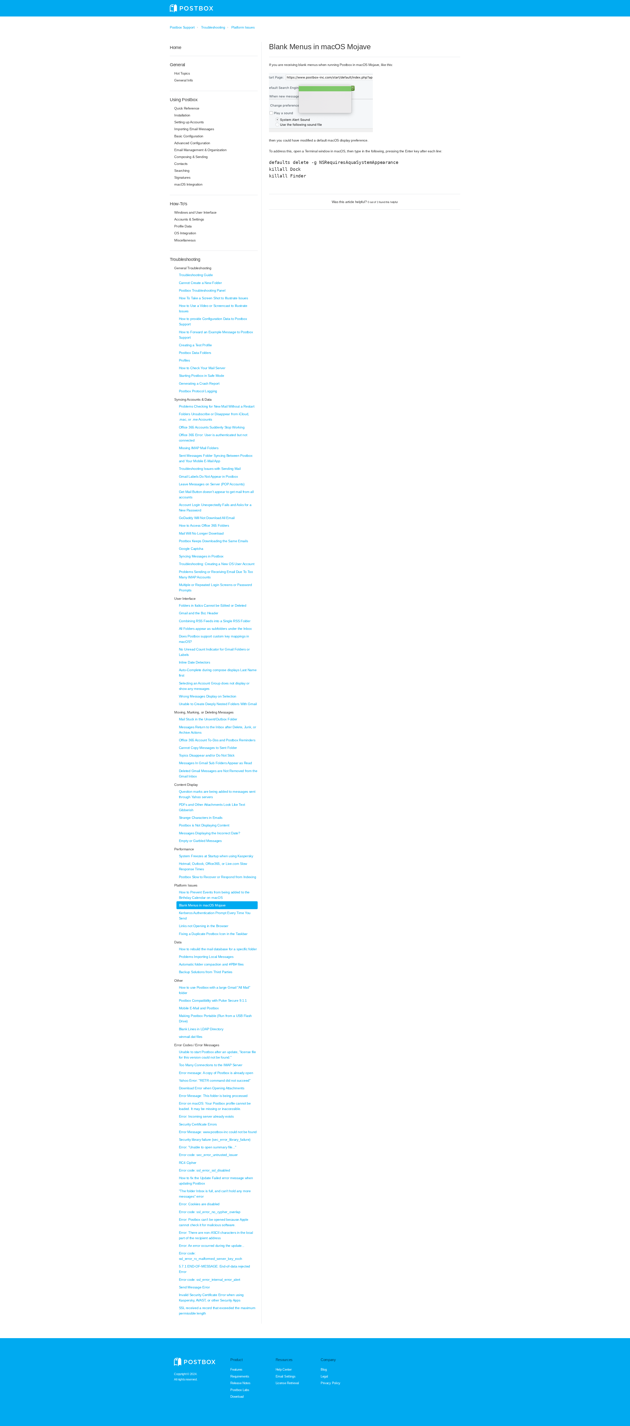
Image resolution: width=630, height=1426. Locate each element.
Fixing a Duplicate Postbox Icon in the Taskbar (213, 934)
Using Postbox (183, 99)
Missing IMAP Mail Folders (199, 448)
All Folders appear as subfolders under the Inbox (215, 629)
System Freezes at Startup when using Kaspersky (216, 856)
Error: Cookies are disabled (199, 1204)
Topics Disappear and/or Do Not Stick (207, 755)
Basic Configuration (188, 136)
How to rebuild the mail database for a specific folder (218, 949)
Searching (181, 171)
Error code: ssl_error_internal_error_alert (209, 1280)
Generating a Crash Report (199, 383)
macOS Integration (188, 184)
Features (236, 1369)
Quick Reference (186, 108)
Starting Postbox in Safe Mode (201, 376)
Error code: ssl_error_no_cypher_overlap (209, 1212)
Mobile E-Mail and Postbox (199, 1008)
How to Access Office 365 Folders (204, 525)
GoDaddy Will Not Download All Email (207, 518)
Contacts (181, 164)
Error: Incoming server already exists (206, 1116)
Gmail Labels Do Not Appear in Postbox (208, 476)
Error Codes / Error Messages (196, 1045)
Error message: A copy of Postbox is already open (216, 1073)
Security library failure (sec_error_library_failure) (215, 1139)
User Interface (184, 599)
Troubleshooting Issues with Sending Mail (210, 469)
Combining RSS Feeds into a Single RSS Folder (215, 621)
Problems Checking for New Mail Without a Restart (216, 406)
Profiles (184, 360)
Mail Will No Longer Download (201, 533)
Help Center (284, 1369)
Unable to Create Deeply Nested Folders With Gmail (218, 704)
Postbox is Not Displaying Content (204, 825)
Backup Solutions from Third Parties (205, 972)
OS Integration (185, 233)
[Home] (191, 8)
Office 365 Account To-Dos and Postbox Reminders (217, 740)
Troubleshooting (213, 27)
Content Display (186, 785)
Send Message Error (194, 1287)
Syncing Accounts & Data (193, 399)
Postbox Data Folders (195, 353)
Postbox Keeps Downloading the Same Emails (213, 541)
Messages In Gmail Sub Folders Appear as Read (215, 763)
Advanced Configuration (192, 143)
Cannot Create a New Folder (200, 283)
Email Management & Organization (200, 150)
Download (237, 1396)
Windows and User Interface (195, 212)
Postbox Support (182, 27)
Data (177, 942)
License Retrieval (287, 1383)
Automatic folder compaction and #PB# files (211, 964)
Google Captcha (191, 549)
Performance (184, 849)
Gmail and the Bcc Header (198, 613)
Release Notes (240, 1383)
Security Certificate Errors (198, 1124)
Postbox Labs (239, 1390)
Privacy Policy (330, 1383)
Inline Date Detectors (194, 662)
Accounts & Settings (189, 219)
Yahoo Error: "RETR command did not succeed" (215, 1080)
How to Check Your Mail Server (202, 368)
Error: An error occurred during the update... (211, 1246)
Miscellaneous (184, 240)
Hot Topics (182, 73)
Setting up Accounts (189, 122)
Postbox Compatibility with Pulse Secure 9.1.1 (213, 1000)
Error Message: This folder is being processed (213, 1096)
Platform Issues (242, 27)
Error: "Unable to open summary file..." (207, 1147)
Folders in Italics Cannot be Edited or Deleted (212, 605)
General (177, 64)
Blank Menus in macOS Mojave (202, 905)
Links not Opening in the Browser (203, 926)
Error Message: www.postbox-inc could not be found (218, 1132)
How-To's (178, 203)
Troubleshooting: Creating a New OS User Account (216, 564)
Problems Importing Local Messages (206, 957)
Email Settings (286, 1376)
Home (175, 47)
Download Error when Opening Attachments (211, 1088)
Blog (324, 1369)
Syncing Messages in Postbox (201, 556)
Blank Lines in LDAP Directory (201, 1029)
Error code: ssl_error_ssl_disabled (204, 1170)
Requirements (239, 1376)
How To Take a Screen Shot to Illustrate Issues (213, 298)
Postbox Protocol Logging (198, 391)
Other (178, 980)
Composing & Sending (191, 157)
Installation (182, 115)
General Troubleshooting (192, 268)
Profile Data (183, 226)
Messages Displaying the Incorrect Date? (209, 833)
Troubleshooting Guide (196, 275)
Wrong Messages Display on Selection (207, 696)
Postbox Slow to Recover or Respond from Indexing (217, 877)
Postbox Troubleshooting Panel (202, 290)
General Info (183, 80)
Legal (324, 1376)
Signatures (182, 177)
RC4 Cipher (187, 1163)
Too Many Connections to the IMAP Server (210, 1065)
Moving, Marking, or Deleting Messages (204, 712)
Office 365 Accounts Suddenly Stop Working (212, 427)
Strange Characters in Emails (200, 818)
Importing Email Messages (194, 129)
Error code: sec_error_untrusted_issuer (208, 1155)
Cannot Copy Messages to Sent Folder (208, 748)
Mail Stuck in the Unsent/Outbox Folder (208, 719)
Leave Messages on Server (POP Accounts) (212, 484)
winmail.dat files (190, 1037)
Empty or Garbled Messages (200, 841)
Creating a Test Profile (195, 345)
